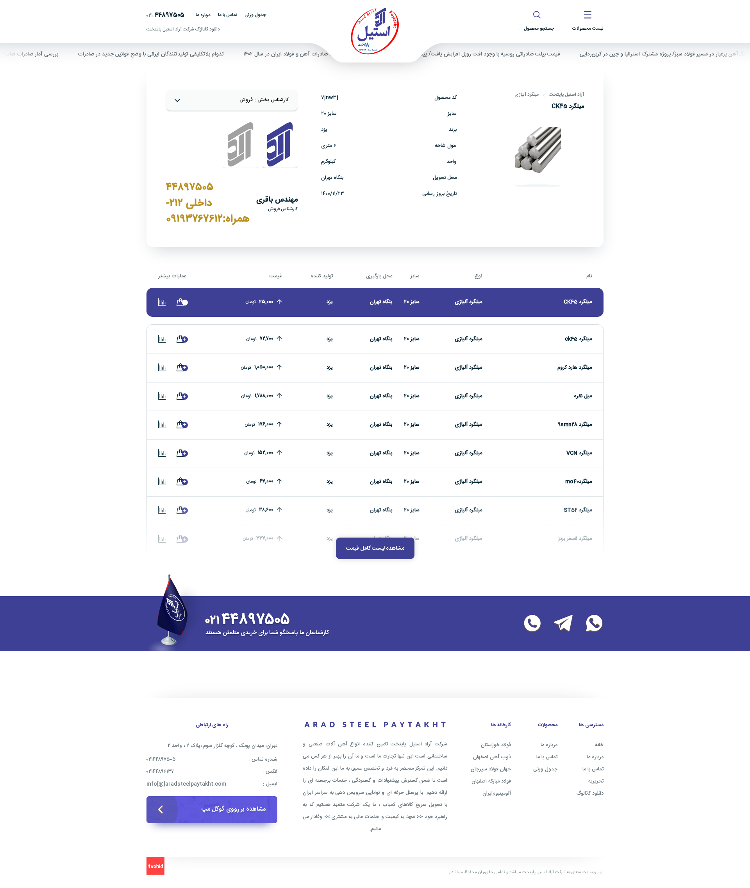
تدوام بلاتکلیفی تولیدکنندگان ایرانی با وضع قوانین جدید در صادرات (167, 54)
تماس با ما (227, 15)
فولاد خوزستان (496, 745)
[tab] (280, 144)
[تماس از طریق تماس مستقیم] (528, 624)
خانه (599, 745)
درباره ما (203, 15)
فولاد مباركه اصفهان (491, 781)
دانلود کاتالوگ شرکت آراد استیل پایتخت (183, 29)
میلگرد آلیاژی (526, 94)
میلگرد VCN (579, 453)
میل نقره (583, 396)
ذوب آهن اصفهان (492, 757)
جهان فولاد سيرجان (491, 769)
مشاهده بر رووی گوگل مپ (234, 809)
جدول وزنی (255, 15)
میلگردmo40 (578, 481)
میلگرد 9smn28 (575, 424)
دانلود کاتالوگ (590, 793)
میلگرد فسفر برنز (575, 538)
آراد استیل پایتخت (566, 94)
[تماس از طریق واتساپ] (589, 624)
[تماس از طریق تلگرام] (558, 624)
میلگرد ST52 (578, 510)
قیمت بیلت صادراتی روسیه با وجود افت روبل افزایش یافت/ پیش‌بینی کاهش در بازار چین (478, 54)
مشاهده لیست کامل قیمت (375, 548)
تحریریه (596, 781)
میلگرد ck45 (578, 339)
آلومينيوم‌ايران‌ (496, 793)
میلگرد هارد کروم (574, 367)
